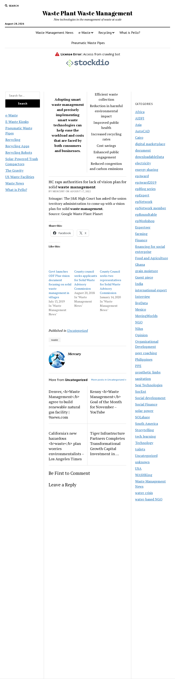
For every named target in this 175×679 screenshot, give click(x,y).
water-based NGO (148, 499)
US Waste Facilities (19, 176)
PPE (138, 365)
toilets (140, 449)
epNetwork (143, 201)
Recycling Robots (18, 152)
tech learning (145, 436)
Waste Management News (54, 32)
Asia (138, 124)
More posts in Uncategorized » (108, 379)
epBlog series (145, 188)
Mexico (140, 309)
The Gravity (14, 170)
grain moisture (146, 271)
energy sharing (146, 169)
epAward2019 (145, 182)
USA (138, 468)
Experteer (142, 227)
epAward (142, 176)
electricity (143, 163)
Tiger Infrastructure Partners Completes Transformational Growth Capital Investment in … (107, 443)
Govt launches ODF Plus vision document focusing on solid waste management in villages (60, 284)
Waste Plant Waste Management (87, 13)
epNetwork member (150, 208)
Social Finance (146, 404)
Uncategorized (77, 330)
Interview (142, 296)
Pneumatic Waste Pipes (88, 43)
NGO (139, 322)
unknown (142, 462)
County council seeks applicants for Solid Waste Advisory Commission (85, 280)
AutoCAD (142, 131)
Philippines (143, 359)
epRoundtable (146, 214)
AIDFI (139, 118)
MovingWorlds (146, 315)
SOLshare (142, 417)
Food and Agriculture (151, 258)
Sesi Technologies (148, 385)
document (143, 150)
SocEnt (140, 391)
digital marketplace (150, 144)
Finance (141, 240)
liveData (141, 303)
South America (146, 423)
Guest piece (144, 277)
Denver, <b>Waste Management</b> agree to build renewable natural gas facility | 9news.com (64, 404)
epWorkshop (145, 220)
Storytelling (144, 430)
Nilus (139, 328)
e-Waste (84, 32)
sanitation (143, 378)
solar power (144, 410)
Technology (144, 442)
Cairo (139, 137)
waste (54, 339)
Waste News (14, 183)
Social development (150, 398)
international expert (151, 290)
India (139, 283)
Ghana (140, 264)
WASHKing (143, 474)
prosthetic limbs (147, 372)
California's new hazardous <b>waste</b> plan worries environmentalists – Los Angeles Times (66, 446)
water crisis (144, 492)
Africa (139, 111)
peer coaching (146, 353)
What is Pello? (130, 32)
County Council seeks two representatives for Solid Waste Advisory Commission (110, 282)
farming (141, 233)
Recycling (105, 32)
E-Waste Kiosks (17, 121)
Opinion (141, 335)
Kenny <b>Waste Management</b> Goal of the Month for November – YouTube (106, 402)
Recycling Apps (17, 146)
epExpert (142, 195)
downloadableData (149, 156)
